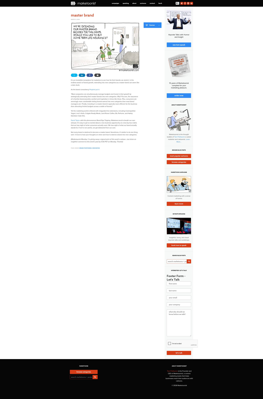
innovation (96, 148)
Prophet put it (94, 90)
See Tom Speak (179, 45)
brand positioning (85, 148)
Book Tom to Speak (178, 245)
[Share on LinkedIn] (82, 75)
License (152, 25)
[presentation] (182, 344)
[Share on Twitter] (74, 75)
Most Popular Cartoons (179, 156)
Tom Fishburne (179, 137)
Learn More (179, 204)
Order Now (178, 95)
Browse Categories (179, 162)
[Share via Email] (97, 75)
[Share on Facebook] (90, 75)
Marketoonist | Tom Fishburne (83, 3)
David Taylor (75, 120)
